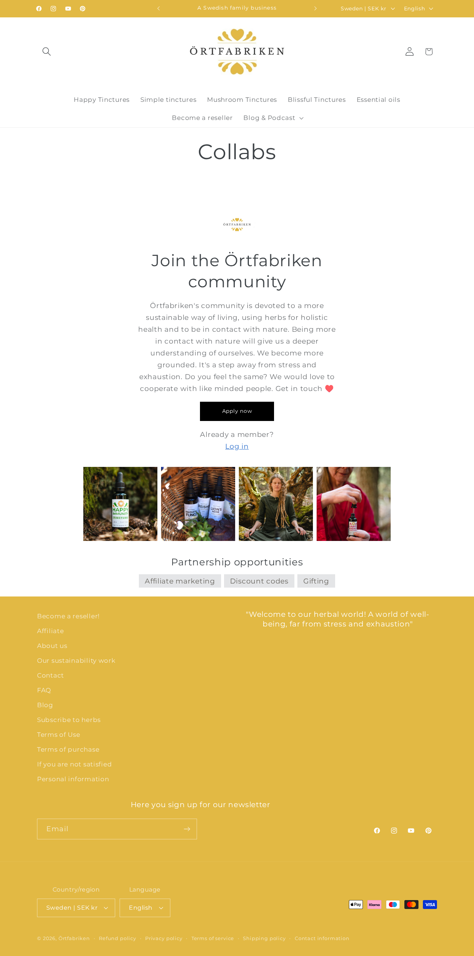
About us (52, 645)
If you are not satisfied (74, 764)
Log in (236, 446)
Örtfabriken (74, 938)
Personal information (73, 779)
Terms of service (212, 938)
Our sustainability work (76, 660)
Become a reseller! (68, 616)
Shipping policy (264, 938)
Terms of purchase (68, 749)
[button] (47, 51)
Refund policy (117, 938)
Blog (45, 705)
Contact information (322, 938)
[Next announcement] (315, 8)
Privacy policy (164, 938)
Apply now (237, 411)
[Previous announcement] (158, 8)
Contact (50, 675)
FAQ (44, 690)
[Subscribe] (187, 829)
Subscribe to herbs (69, 719)
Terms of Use (58, 734)
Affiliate (50, 631)
